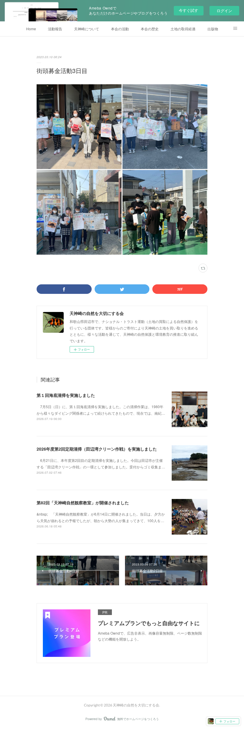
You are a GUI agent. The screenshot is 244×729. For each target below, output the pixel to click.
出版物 (212, 28)
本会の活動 (120, 28)
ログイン (224, 10)
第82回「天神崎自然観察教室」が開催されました (83, 502)
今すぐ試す (188, 10)
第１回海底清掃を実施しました (66, 395)
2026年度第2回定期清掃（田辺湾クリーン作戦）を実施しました (97, 449)
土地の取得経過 (183, 28)
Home (31, 28)
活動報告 (55, 28)
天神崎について (86, 28)
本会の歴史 (150, 28)
